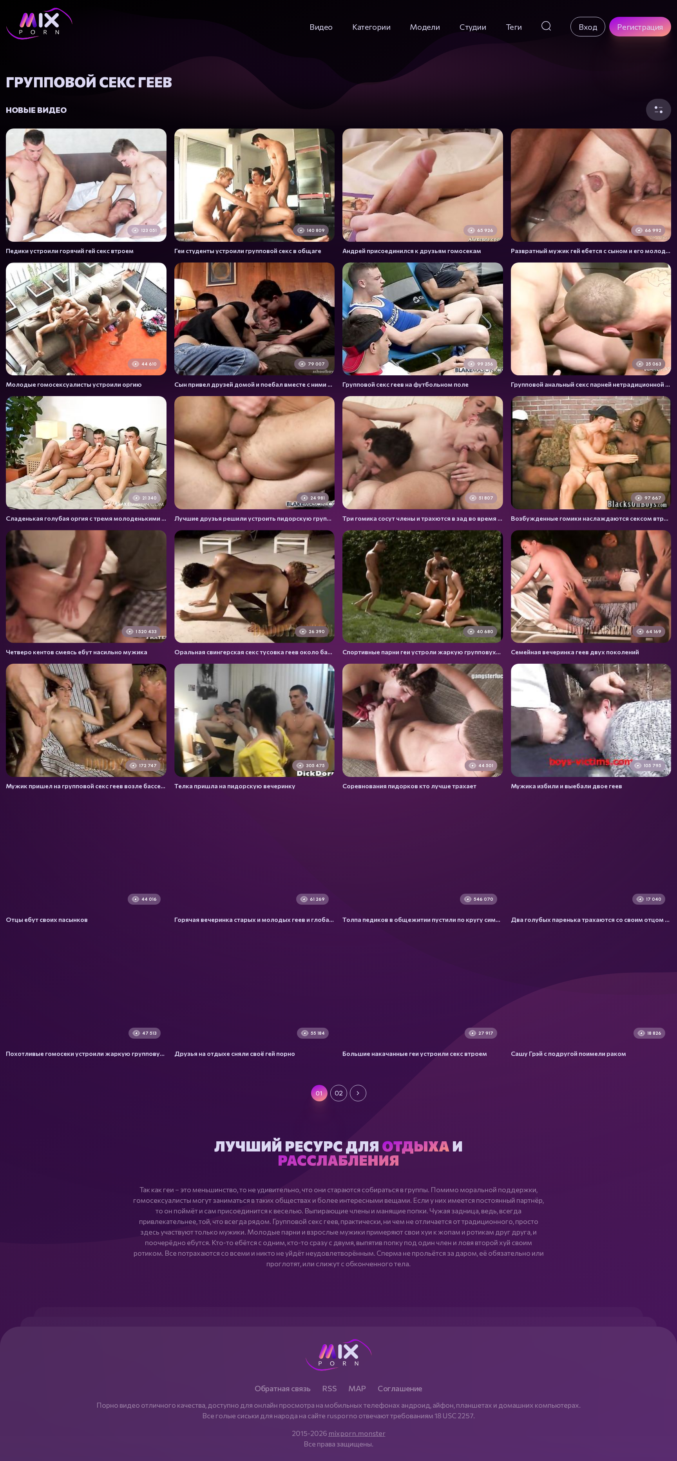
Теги (514, 26)
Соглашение (400, 1388)
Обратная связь (282, 1388)
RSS (329, 1388)
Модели (425, 26)
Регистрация (640, 26)
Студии (473, 26)
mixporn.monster (357, 1433)
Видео (321, 26)
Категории (371, 26)
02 (339, 1093)
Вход (588, 26)
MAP (357, 1388)
